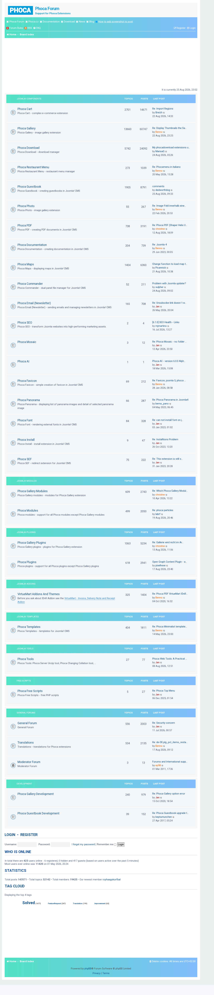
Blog (91, 21)
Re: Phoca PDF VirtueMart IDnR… (170, 593)
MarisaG (160, 151)
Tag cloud (15, 886)
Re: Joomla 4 (159, 244)
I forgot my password (83, 844)
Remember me (105, 844)
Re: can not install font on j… (167, 420)
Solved (28, 902)
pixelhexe (160, 565)
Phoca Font (25, 420)
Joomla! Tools (25, 648)
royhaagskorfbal (112, 879)
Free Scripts (24, 680)
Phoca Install (26, 439)
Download (69, 21)
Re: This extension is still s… (167, 458)
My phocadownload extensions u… (171, 147)
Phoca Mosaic (27, 342)
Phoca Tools (26, 659)
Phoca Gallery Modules (33, 491)
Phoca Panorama (29, 400)
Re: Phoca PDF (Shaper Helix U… (169, 225)
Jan (157, 306)
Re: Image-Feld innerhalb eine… (169, 205)
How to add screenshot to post (115, 21)
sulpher (159, 287)
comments (158, 186)
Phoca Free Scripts (30, 691)
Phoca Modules (28, 510)
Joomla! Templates (28, 616)
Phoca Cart (25, 109)
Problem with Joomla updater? (169, 283)
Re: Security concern (163, 722)
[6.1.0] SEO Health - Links (165, 322)
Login (10, 834)
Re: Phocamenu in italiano (166, 166)
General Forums (26, 712)
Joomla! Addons (26, 583)
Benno (159, 131)
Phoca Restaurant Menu (33, 167)
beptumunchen (163, 816)
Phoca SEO (25, 322)
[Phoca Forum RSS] (25, 28)
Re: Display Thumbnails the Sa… (169, 128)
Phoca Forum (16, 21)
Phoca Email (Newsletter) (34, 303)
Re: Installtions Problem (165, 439)
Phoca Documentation (32, 245)
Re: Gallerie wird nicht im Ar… (167, 542)
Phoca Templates (29, 627)
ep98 (158, 765)
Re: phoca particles (162, 510)
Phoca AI (23, 361)
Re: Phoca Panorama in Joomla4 (170, 399)
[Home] (20, 10)
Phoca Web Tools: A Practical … (169, 658)
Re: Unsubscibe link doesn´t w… (169, 302)
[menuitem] (37, 28)
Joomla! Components (29, 98)
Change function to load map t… (169, 263)
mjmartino (161, 325)
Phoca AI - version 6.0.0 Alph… (168, 361)
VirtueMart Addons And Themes (39, 594)
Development (24, 783)
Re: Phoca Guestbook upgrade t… (170, 813)
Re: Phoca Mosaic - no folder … (169, 341)
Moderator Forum (29, 762)
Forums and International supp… (169, 761)
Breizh (158, 112)
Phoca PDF (25, 225)
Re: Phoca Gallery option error (168, 793)
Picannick (160, 267)
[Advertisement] (101, 63)
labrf (157, 514)
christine (160, 228)
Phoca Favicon (27, 380)
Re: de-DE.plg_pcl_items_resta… (170, 742)
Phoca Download (28, 147)
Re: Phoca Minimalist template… (169, 626)
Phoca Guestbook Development (38, 813)
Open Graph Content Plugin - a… (169, 561)
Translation (77, 903)
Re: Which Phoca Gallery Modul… (170, 490)
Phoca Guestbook (29, 186)
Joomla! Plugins (26, 532)
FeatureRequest (54, 903)
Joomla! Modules (27, 480)
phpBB (87, 968)
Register (29, 834)
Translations (26, 742)
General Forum (27, 723)
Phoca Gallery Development (36, 794)
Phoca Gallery (26, 128)
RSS (29, 27)
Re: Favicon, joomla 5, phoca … (169, 380)
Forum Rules (16, 27)
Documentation (51, 21)
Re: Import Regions (162, 108)
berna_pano (162, 403)
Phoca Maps (26, 264)
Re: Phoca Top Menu (163, 690)
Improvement (99, 903)
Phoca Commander (30, 283)
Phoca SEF (25, 459)
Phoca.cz (33, 21)
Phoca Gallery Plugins (32, 542)
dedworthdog (162, 190)
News (82, 21)
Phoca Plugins (27, 562)
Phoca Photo (26, 206)
